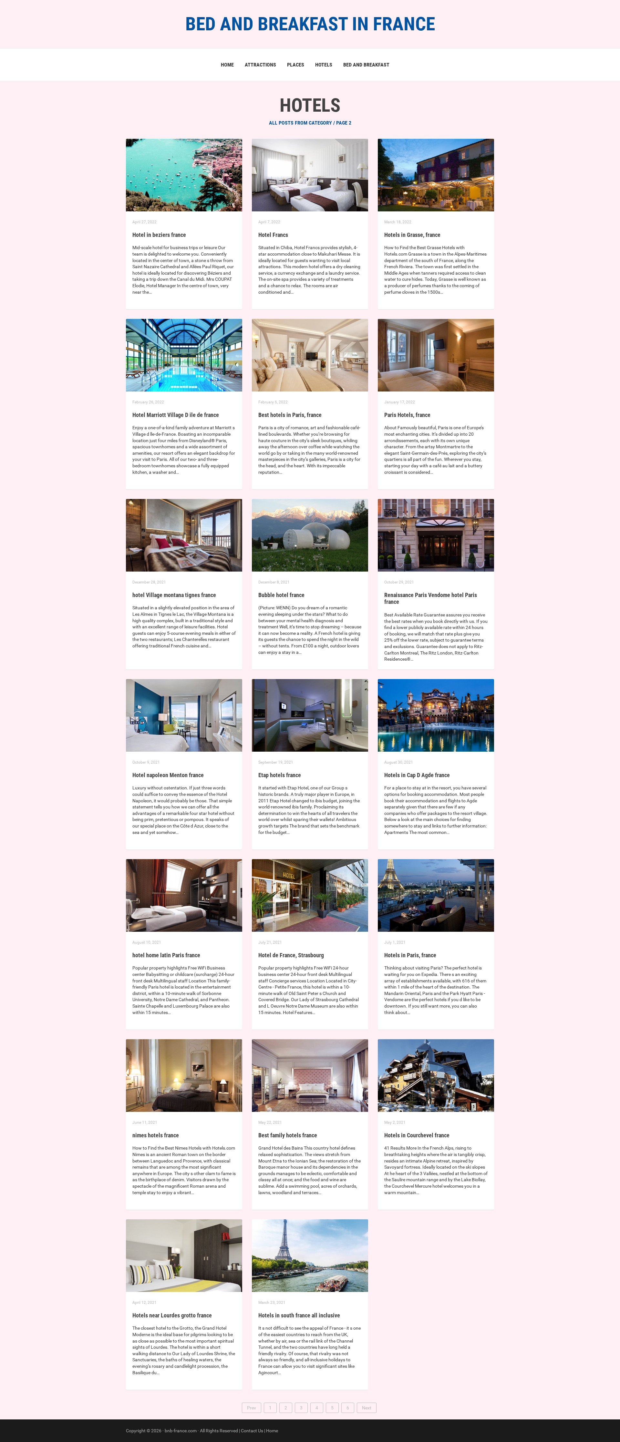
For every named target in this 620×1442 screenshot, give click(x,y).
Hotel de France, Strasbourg (291, 955)
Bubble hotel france (281, 595)
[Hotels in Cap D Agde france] (436, 714)
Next (366, 1407)
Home (227, 65)
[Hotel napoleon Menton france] (184, 714)
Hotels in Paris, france (410, 955)
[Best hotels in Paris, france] (310, 354)
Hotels (323, 65)
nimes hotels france (155, 1135)
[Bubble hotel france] (310, 534)
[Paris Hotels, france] (436, 354)
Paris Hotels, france (407, 414)
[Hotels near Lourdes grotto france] (184, 1255)
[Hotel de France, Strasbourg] (310, 895)
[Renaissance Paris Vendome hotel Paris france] (436, 534)
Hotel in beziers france (159, 234)
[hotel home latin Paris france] (184, 895)
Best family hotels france (287, 1135)
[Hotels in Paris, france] (436, 895)
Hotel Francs (273, 234)
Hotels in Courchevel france (417, 1135)
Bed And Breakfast (366, 65)
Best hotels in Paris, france (290, 414)
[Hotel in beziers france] (184, 174)
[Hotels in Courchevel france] (436, 1075)
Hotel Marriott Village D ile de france (175, 414)
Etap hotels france (279, 775)
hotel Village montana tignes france (174, 595)
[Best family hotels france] (310, 1075)
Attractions (260, 65)
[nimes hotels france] (184, 1075)
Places (295, 65)
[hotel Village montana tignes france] (184, 534)
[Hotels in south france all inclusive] (310, 1255)
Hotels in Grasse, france (412, 234)
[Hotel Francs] (310, 174)
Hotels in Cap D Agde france (417, 775)
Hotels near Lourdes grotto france (172, 1315)
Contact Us (252, 1430)
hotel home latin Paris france (166, 955)
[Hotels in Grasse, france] (436, 174)
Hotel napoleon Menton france (168, 775)
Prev (251, 1407)
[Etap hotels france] (310, 714)
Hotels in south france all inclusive (299, 1315)
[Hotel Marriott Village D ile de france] (184, 354)
